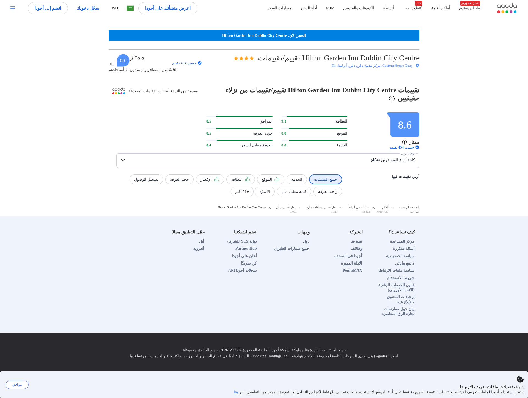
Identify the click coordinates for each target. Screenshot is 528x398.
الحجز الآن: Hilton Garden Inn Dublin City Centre (264, 36)
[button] (412, 8)
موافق (17, 384)
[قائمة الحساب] (13, 8)
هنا (236, 392)
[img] (244, 58)
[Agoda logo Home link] (506, 8)
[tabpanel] (264, 153)
